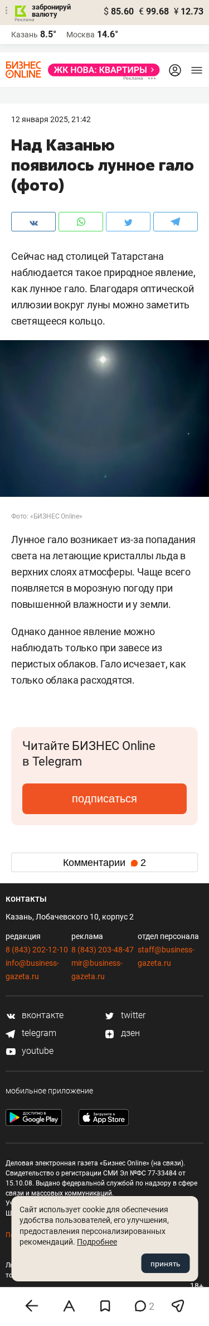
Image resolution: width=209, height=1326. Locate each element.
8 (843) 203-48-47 (102, 949)
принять (165, 1263)
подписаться (104, 798)
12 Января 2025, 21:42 (51, 119)
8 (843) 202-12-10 (37, 949)
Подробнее (97, 1241)
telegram (38, 1033)
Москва (80, 34)
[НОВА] (100, 70)
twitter (132, 1015)
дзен (129, 1033)
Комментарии (104, 862)
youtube (37, 1051)
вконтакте (42, 1015)
